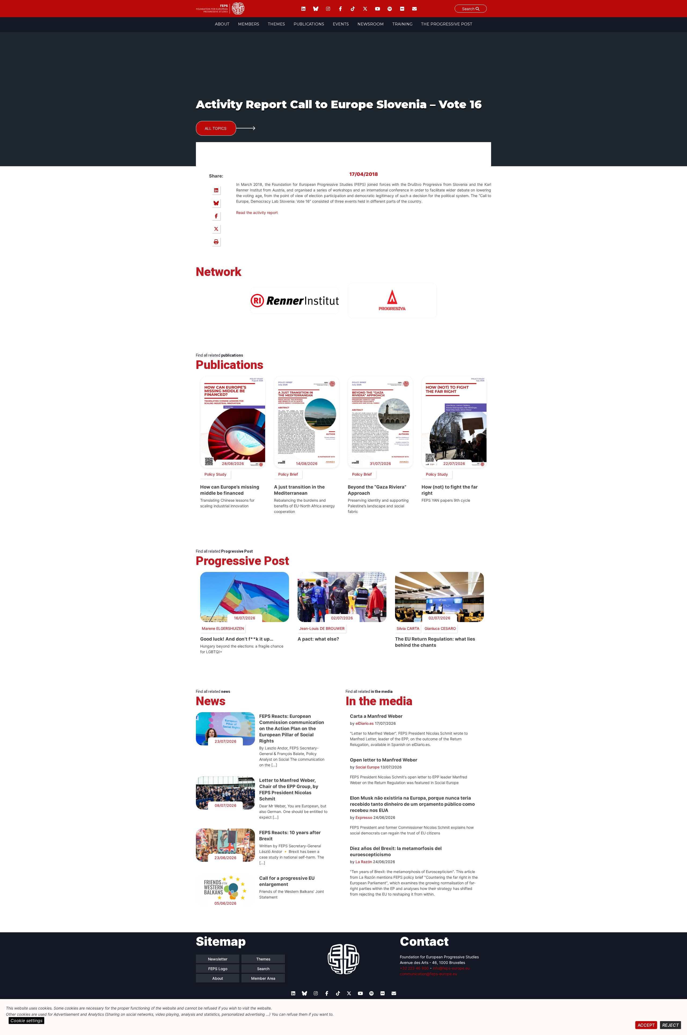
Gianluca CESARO (440, 628)
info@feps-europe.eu (451, 968)
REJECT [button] (670, 1025)
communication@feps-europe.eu (428, 973)
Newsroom (370, 24)
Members (248, 24)
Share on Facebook (216, 216)
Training (402, 24)
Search (469, 8)
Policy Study (215, 474)
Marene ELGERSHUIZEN (223, 628)
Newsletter (217, 959)
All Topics (215, 128)
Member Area (263, 978)
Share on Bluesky (216, 203)
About (222, 24)
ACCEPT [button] (646, 1025)
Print (216, 241)
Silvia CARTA (408, 628)
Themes (276, 24)
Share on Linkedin (216, 190)
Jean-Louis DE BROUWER (322, 628)
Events (341, 24)
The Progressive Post (446, 24)
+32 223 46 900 (414, 968)
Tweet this (216, 228)
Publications (309, 24)
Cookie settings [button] (26, 1020)
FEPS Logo (217, 968)
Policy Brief (288, 474)
